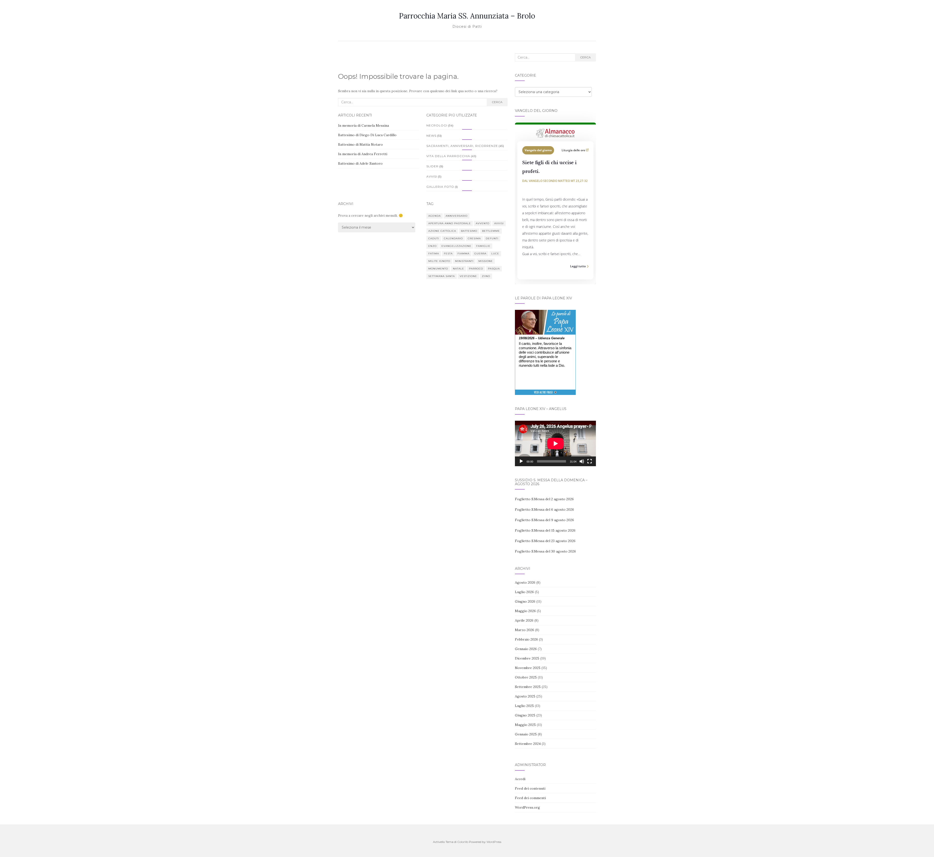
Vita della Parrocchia (448, 156)
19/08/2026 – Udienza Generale (542, 338)
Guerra (480, 253)
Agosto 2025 (525, 696)
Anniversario (456, 215)
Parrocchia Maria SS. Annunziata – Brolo (467, 15)
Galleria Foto (440, 186)
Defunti (492, 238)
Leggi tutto (578, 266)
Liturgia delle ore (574, 150)
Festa (448, 253)
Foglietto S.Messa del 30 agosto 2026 (545, 551)
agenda (434, 215)
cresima (474, 238)
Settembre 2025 (528, 687)
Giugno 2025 (525, 715)
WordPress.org (527, 807)
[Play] (521, 461)
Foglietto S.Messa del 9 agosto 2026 (544, 520)
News (431, 135)
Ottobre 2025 (526, 677)
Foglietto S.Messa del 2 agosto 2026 (544, 499)
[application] (555, 443)
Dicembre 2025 (527, 658)
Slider (432, 166)
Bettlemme (491, 230)
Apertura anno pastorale (449, 223)
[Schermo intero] (589, 461)
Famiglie (483, 246)
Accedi (520, 779)
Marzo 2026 (524, 630)
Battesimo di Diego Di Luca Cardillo (367, 135)
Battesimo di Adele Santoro (360, 163)
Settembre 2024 (528, 743)
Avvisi (431, 176)
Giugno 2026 (525, 601)
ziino (486, 276)
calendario (453, 238)
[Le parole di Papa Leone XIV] (545, 313)
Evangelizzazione (456, 246)
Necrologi (436, 125)
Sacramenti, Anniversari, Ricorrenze (462, 146)
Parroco (476, 268)
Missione (485, 261)
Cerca (497, 102)
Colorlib (462, 842)
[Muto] (581, 461)
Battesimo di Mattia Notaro (360, 144)
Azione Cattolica (442, 230)
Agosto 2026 (525, 582)
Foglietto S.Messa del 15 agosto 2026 (545, 530)
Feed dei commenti (530, 798)
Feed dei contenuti (530, 788)
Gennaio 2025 (526, 734)
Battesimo (469, 230)
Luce (495, 253)
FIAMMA (463, 253)
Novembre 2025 (527, 668)
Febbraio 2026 (526, 639)
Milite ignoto (439, 261)
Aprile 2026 (524, 620)
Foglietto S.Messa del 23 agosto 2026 (545, 541)
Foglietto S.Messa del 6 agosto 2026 (544, 509)
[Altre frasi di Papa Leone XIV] (545, 395)
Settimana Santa (441, 276)
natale (458, 268)
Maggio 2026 (525, 611)
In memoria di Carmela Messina (363, 125)
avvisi (499, 223)
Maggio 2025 (525, 725)
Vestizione (468, 276)
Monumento (438, 268)
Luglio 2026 (524, 592)
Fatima (433, 253)
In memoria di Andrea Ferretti (362, 154)
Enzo (432, 246)
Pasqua (494, 268)
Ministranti (464, 261)
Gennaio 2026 (526, 649)
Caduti (433, 238)
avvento (482, 223)
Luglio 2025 (524, 706)
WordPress (493, 842)
